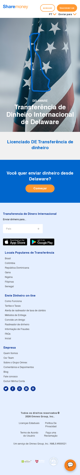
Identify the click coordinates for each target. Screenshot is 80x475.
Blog (5, 372)
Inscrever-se (67, 8)
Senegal (9, 286)
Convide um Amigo (15, 320)
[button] (67, 14)
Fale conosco (10, 376)
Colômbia (10, 263)
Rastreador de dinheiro (17, 324)
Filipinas (9, 282)
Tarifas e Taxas (13, 306)
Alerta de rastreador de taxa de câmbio (25, 310)
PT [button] (50, 14)
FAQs (7, 334)
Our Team (8, 358)
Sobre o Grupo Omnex (15, 362)
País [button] (8, 229)
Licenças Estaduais (29, 423)
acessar (47, 8)
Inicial (8, 338)
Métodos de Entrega (15, 315)
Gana (8, 272)
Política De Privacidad (51, 425)
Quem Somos (10, 353)
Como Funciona (13, 301)
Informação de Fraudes (17, 329)
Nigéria (9, 277)
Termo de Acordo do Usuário (29, 434)
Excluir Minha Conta (14, 381)
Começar (40, 188)
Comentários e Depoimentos (18, 367)
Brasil (8, 258)
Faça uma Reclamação (50, 434)
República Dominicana (17, 268)
